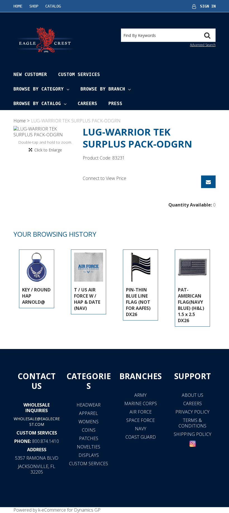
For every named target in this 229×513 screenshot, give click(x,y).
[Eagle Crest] (45, 39)
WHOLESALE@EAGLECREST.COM (37, 421)
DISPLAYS (88, 455)
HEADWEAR (89, 405)
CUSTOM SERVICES (36, 433)
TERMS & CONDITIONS (192, 423)
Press (115, 103)
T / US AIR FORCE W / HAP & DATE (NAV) (87, 299)
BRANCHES (140, 376)
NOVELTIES (88, 447)
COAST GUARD (140, 437)
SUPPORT (192, 376)
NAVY (140, 429)
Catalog (53, 6)
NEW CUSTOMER (30, 74)
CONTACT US (37, 381)
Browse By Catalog (37, 103)
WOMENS (88, 422)
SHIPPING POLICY (192, 434)
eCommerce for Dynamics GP (71, 510)
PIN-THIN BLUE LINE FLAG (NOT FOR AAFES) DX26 (138, 302)
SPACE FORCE (140, 420)
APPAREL (88, 413)
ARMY (140, 395)
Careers (87, 103)
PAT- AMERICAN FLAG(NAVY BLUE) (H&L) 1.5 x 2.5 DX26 (191, 305)
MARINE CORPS (140, 403)
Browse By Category (38, 89)
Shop (33, 6)
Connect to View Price (104, 178)
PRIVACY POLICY (192, 412)
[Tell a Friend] (208, 181)
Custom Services (79, 74)
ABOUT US (192, 395)
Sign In (208, 6)
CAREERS (192, 403)
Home (17, 6)
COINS (89, 430)
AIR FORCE (141, 412)
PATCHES (88, 438)
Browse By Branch (102, 89)
